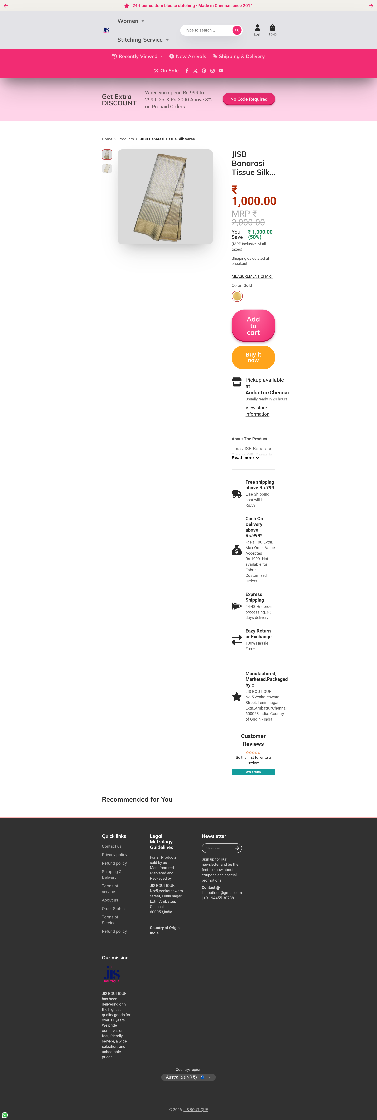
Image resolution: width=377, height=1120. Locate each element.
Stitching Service (140, 39)
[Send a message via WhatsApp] (4, 1115)
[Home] (106, 30)
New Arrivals (191, 56)
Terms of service (110, 889)
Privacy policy (114, 854)
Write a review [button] (253, 772)
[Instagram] (212, 70)
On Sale (169, 70)
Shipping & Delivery (242, 56)
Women (127, 20)
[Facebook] (187, 70)
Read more (243, 457)
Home (107, 139)
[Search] (237, 30)
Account (257, 30)
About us (110, 900)
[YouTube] (221, 70)
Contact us (111, 846)
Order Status (113, 908)
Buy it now (253, 357)
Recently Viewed (138, 56)
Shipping (239, 258)
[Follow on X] (195, 70)
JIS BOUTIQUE (195, 1109)
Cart (273, 30)
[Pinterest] (204, 70)
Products (126, 139)
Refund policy (114, 863)
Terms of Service (110, 920)
